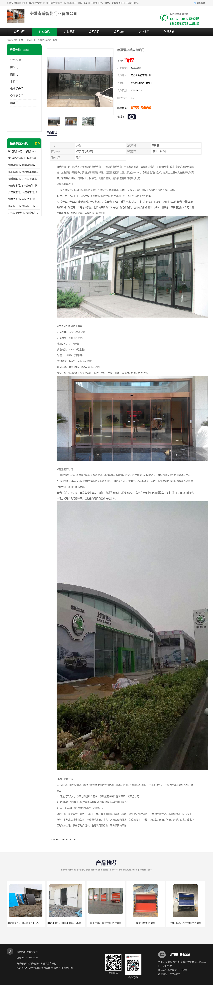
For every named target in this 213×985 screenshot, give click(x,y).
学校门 (14, 81)
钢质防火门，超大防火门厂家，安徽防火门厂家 (24, 199)
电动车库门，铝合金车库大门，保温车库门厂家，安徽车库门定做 (24, 172)
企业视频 (69, 31)
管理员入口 (57, 968)
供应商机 (44, 31)
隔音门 (14, 74)
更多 (37, 143)
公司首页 (19, 31)
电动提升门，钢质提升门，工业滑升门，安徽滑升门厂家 (24, 206)
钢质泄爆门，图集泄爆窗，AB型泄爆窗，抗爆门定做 (24, 165)
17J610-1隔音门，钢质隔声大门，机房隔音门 (24, 213)
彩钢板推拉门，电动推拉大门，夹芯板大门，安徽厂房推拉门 (24, 151)
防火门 (14, 67)
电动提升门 (16, 88)
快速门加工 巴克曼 (105, 923)
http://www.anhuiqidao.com (63, 839)
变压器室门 (16, 95)
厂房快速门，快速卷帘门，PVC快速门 (24, 192)
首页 (20, 40)
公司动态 (119, 31)
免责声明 (46, 968)
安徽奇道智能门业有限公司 (30, 963)
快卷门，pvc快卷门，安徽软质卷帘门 (186, 923)
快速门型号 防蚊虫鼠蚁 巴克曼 (145, 923)
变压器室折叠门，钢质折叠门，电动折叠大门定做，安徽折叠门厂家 (24, 158)
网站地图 (68, 968)
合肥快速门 (16, 60)
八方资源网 (35, 968)
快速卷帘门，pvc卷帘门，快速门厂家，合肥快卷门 (24, 185)
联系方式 (169, 31)
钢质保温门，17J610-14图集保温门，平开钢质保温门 (24, 178)
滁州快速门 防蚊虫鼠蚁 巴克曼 (66, 923)
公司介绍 (94, 31)
